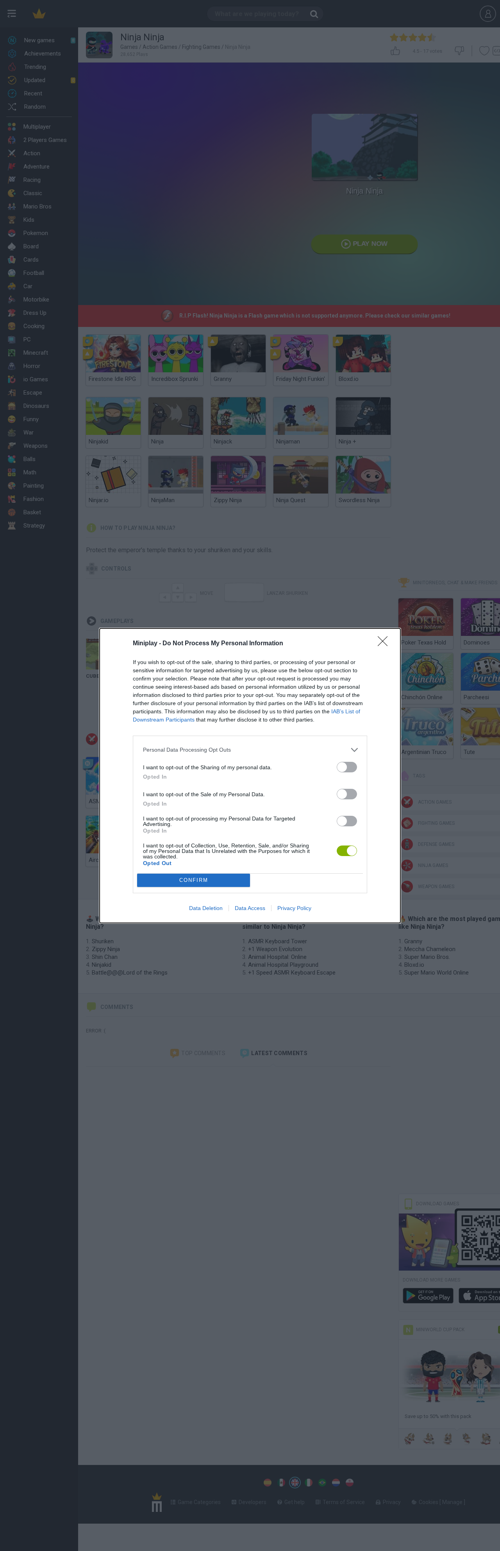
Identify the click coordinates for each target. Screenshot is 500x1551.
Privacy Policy (294, 908)
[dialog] (250, 775)
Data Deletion (206, 908)
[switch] (347, 767)
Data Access (250, 908)
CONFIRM (193, 880)
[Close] (385, 643)
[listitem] (250, 750)
